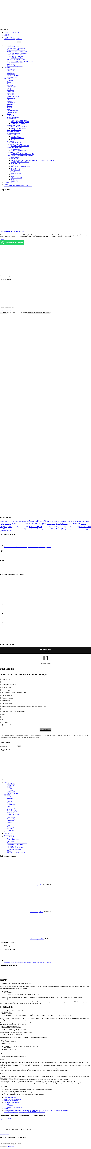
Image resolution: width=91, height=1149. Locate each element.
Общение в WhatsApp (14, 242)
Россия (30, 523)
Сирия (59, 524)
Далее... (2, 239)
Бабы (3, 714)
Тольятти (10, 104)
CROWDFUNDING (10, 37)
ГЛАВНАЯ (7, 1108)
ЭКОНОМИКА (12, 77)
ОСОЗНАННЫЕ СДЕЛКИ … (13, 39)
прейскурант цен (9, 835)
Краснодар (10, 93)
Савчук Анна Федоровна (14, 55)
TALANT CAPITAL (13, 117)
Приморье (10, 80)
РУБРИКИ (7, 782)
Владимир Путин (37, 521)
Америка (3, 521)
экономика (7, 530)
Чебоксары (10, 91)
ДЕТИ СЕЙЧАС (12, 118)
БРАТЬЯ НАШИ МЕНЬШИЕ (19, 123)
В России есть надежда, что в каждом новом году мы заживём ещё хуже (24, 706)
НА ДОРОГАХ (15, 170)
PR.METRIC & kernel (13, 840)
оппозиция (17, 528)
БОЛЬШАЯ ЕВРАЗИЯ (14, 849)
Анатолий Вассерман (14, 521)
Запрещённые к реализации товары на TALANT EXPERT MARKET (24, 1112)
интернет (47, 526)
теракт (60, 529)
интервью (36, 526)
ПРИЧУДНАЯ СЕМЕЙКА (19, 126)
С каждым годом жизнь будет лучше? (13, 711)
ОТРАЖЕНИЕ (15, 179)
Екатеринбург (11, 86)
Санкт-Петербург (12, 110)
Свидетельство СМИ (10, 1097)
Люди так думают (16, 173)
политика (29, 529)
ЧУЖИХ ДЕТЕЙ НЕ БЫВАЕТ (20, 162)
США (41, 524)
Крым (80, 521)
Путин (16, 524)
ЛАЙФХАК (14, 181)
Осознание (5, 722)
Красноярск (10, 94)
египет (25, 526)
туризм (82, 528)
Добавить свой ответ (8, 725)
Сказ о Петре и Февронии (18, 128)
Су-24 (65, 524)
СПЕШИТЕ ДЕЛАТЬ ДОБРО (20, 122)
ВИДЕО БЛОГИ (16, 142)
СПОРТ (9, 788)
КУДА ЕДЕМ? (15, 157)
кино (54, 526)
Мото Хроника (15, 149)
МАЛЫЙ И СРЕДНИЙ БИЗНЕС (21, 166)
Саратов (9, 106)
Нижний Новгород (13, 96)
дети (20, 526)
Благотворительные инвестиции (17, 843)
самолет (35, 529)
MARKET (7, 35)
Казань (9, 88)
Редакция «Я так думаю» (11, 1100)
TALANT (10, 838)
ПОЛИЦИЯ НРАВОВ (17, 138)
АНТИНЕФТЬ (11, 846)
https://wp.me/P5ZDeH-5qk (8, 1119)
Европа (66, 521)
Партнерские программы (11, 1102)
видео (6, 526)
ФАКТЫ (13, 174)
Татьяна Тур (10, 64)
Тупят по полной (7, 687)
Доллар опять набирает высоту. (12, 231)
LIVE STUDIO (8, 182)
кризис (75, 526)
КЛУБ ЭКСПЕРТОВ (13, 133)
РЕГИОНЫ (7, 795)
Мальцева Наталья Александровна (17, 51)
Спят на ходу (6, 690)
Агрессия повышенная (9, 684)
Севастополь (11, 102)
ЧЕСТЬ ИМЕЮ (15, 136)
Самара (9, 101)
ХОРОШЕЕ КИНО (16, 178)
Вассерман (25, 521)
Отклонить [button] (11, 1146)
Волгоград (10, 83)
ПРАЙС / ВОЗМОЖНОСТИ (12, 1099)
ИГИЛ (73, 521)
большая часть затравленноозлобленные (14, 692)
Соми (3, 717)
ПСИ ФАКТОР (15, 163)
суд (55, 529)
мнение (85, 526)
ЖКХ (12, 165)
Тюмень (9, 107)
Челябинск (10, 90)
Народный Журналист (14, 130)
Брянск (9, 82)
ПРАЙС (6, 184)
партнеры (10, 1105)
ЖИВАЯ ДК (14, 158)
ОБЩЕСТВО (11, 69)
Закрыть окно (4, 1134)
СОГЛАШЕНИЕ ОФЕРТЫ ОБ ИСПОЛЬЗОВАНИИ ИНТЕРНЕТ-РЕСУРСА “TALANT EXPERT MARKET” (37, 1110)
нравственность (9, 528)
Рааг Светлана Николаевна (15, 62)
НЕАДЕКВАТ (15, 139)
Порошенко (7, 524)
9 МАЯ (9, 851)
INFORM (6, 34)
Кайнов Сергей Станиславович (16, 48)
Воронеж (10, 85)
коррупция (61, 526)
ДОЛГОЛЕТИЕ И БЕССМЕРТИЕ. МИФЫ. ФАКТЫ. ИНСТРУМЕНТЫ (32, 160)
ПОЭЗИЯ (14, 176)
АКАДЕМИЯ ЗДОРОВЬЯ (15, 844)
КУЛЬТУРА (10, 70)
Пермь (9, 114)
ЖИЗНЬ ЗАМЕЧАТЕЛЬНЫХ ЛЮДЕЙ (22, 154)
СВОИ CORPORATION (14, 1107)
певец (23, 528)
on (2, 719)
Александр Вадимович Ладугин (17, 53)
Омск (8, 99)
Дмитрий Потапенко (53, 521)
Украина (74, 524)
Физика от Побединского (14, 66)
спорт (50, 529)
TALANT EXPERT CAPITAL (13, 32)
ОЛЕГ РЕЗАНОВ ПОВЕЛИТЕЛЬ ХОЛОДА (20, 61)
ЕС (61, 521)
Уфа (8, 109)
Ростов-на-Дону (12, 112)
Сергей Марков (51, 524)
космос (69, 526)
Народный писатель (13, 131)
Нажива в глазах (7, 703)
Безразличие (5, 682)
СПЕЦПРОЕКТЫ (9, 836)
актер (83, 524)
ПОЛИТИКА (11, 74)
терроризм (67, 529)
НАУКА (9, 72)
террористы (76, 528)
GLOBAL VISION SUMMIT (19, 150)
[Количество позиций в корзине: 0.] (2, 551)
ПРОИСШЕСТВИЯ (13, 75)
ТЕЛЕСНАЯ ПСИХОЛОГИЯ (20, 146)
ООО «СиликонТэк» (17, 58)
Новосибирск (11, 98)
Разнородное (6, 700)
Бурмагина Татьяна (13, 47)
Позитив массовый (8, 698)
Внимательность (7, 695)
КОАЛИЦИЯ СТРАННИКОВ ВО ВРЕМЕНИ (18, 186)
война (15, 526)
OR (5, 832)
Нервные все (6, 679)
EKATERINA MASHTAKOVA (16, 59)
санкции (43, 529)
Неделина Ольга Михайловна (16, 50)
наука (2, 529)
